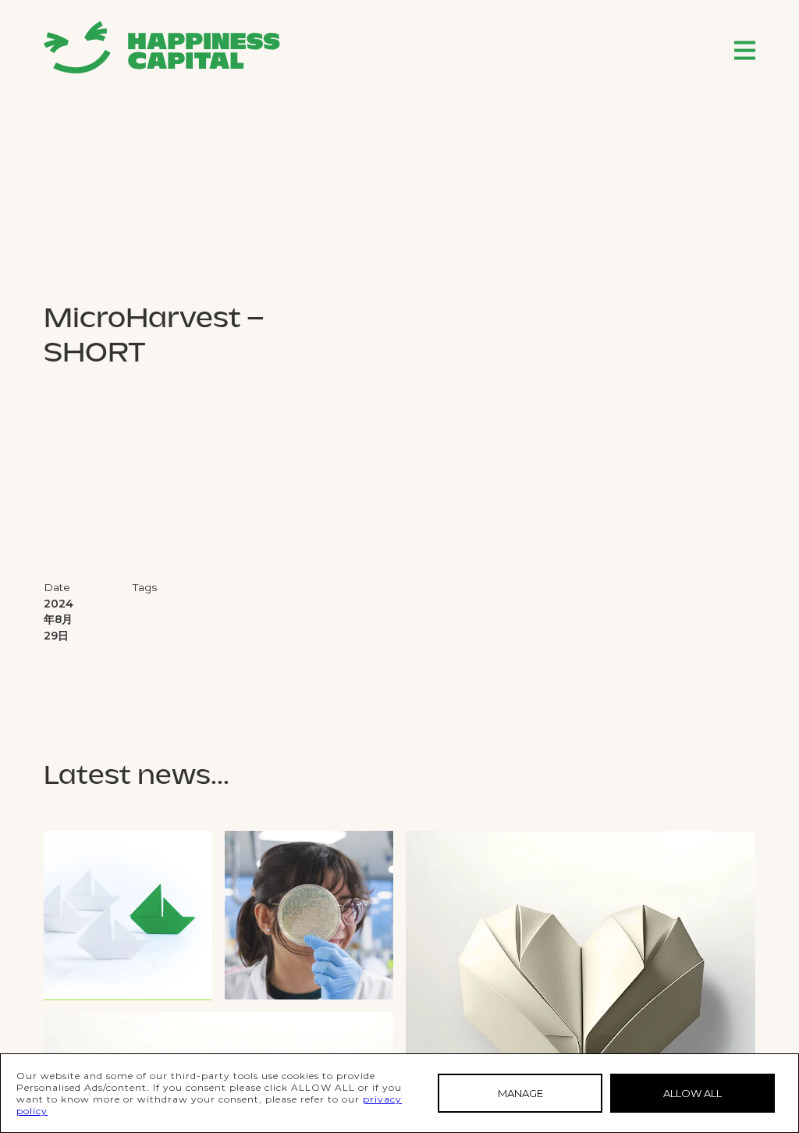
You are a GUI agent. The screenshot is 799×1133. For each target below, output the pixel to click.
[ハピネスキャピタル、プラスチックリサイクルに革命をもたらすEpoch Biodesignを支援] (309, 915)
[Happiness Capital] (162, 47)
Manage (520, 1093)
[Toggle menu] (744, 50)
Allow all (692, 1093)
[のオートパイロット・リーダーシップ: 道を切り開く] (128, 915)
